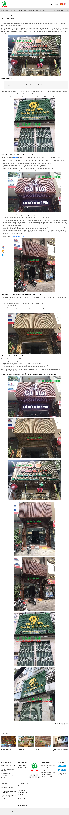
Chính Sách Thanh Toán (46, 776)
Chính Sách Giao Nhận (46, 774)
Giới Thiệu (13, 10)
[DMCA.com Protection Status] (62, 766)
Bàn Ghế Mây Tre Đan (22, 792)
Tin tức (53, 10)
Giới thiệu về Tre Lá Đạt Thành (48, 770)
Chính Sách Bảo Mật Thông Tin (48, 767)
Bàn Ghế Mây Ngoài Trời (22, 802)
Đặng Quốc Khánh (6, 21)
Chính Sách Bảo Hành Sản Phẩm (48, 765)
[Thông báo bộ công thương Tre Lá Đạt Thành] (62, 769)
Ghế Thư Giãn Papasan (23, 798)
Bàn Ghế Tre (20, 794)
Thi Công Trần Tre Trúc (6, 749)
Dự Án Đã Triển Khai (45, 10)
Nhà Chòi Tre (21, 749)
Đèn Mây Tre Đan (21, 796)
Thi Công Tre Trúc (22, 10)
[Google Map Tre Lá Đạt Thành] (3, 246)
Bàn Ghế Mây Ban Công (23, 805)
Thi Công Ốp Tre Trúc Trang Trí (13, 15)
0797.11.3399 (10, 781)
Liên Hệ (66, 10)
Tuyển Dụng (60, 10)
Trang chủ (3, 15)
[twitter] (64, 724)
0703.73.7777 (4, 781)
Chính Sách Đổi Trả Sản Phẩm (48, 772)
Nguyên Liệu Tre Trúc (33, 10)
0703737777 (56, 4)
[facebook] (62, 724)
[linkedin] (67, 724)
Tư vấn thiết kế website (62, 811)
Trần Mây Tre (38, 749)
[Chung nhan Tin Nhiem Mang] (63, 773)
